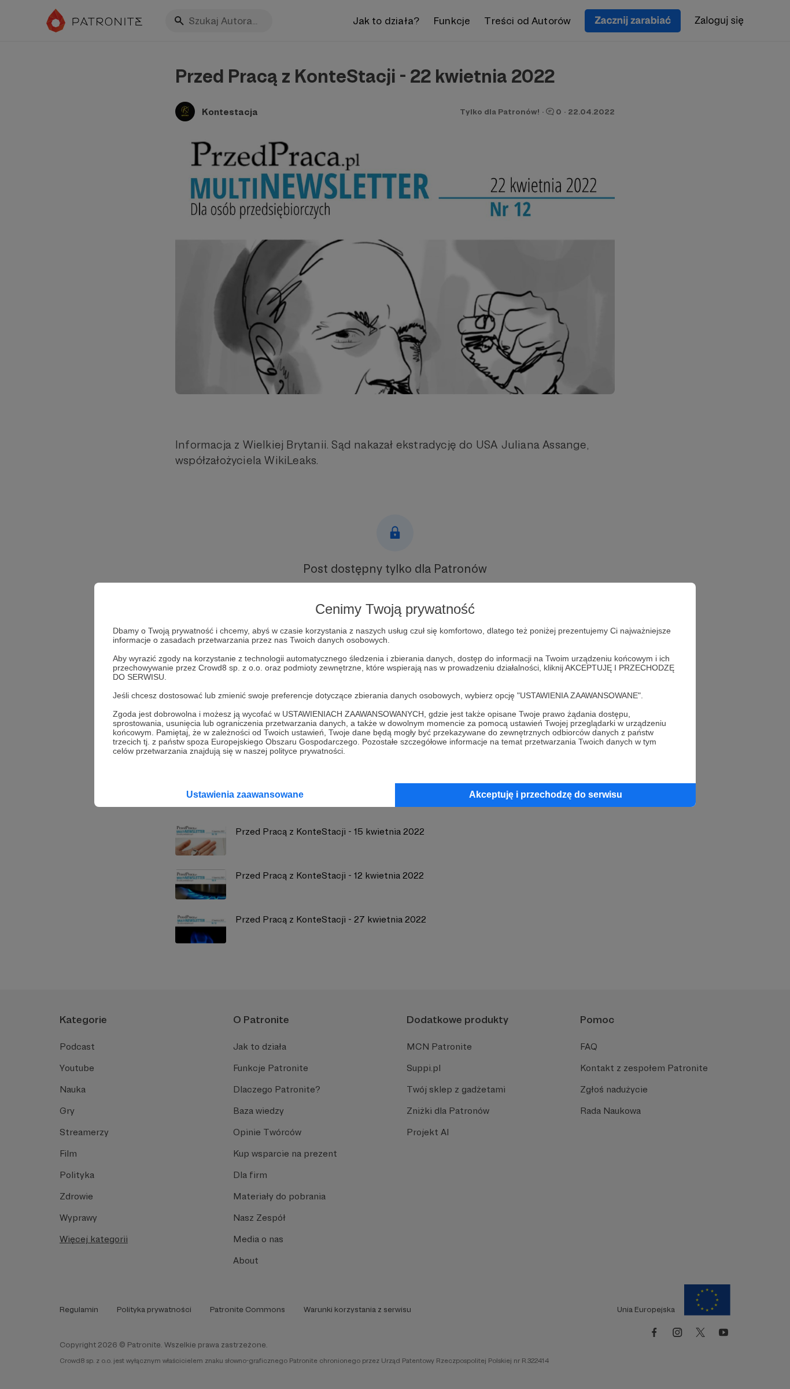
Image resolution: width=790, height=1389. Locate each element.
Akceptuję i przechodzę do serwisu (545, 794)
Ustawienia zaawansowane (245, 794)
